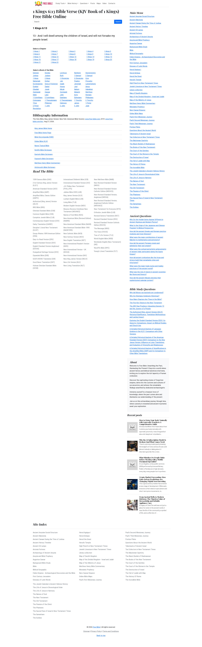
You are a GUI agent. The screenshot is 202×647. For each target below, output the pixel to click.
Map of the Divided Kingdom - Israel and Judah (147, 97)
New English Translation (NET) (74, 240)
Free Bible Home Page (43, 133)
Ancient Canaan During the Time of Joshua (145, 23)
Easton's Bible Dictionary (44, 154)
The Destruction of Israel (139, 157)
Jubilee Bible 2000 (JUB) (72, 192)
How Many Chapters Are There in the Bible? (146, 299)
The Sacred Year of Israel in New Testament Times (52, 611)
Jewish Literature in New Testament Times (146, 86)
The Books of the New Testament (142, 147)
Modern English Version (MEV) (74, 206)
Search (118, 22)
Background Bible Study (138, 47)
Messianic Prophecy (137, 107)
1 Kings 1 (36, 51)
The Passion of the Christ (139, 191)
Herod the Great (136, 76)
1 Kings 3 (72, 51)
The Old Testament (137, 188)
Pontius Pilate (135, 127)
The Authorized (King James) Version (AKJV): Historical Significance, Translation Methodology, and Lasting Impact (148, 314)
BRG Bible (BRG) (39, 207)
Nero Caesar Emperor (137, 110)
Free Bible (96, 627)
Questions (83, 3)
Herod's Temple (135, 80)
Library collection (136, 90)
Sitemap (86, 631)
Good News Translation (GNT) (44, 262)
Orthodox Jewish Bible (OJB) (104, 212)
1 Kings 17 (54, 60)
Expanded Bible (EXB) (41, 255)
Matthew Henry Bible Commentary (47, 163)
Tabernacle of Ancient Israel (140, 134)
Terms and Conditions (111, 631)
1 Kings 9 (89, 54)
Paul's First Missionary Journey (141, 117)
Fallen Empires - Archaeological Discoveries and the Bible (54, 573)
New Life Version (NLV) (72, 262)
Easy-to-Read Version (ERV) (43, 239)
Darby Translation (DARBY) (42, 224)
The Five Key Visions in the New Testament (146, 303)
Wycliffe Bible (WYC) (101, 248)
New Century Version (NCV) (73, 237)
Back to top (101, 636)
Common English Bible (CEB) (43, 214)
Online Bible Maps (136, 113)
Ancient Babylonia (136, 20)
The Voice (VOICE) (101, 232)
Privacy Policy (96, 631)
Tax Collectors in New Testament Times (145, 137)
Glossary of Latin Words (138, 66)
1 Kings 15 (108, 57)
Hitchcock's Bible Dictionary (45, 167)
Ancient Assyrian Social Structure (142, 16)
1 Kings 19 (90, 60)
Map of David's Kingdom (138, 93)
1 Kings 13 (72, 57)
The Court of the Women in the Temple (144, 154)
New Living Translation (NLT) (74, 266)
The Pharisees (135, 194)
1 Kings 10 (108, 54)
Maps (99, 3)
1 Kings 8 (72, 54)
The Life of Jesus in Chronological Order (144, 174)
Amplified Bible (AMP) (41, 192)
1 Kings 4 (89, 51)
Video (104, 3)
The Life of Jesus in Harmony (140, 178)
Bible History (72, 3)
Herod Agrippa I (135, 69)
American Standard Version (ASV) (45, 189)
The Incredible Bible (137, 167)
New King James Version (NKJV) (75, 259)
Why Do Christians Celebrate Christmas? (144, 296)
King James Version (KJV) (72, 196)
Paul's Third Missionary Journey (141, 124)
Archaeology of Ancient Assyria (141, 37)
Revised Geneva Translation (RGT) (106, 216)
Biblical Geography (136, 53)
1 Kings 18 (72, 60)
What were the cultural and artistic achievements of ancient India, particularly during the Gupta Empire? (148, 251)
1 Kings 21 (37, 62)
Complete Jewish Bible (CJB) (43, 217)
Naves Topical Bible (42, 146)
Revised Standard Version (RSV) (106, 219)
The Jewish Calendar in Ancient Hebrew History (147, 171)
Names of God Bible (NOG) (73, 215)
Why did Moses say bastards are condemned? (146, 293)
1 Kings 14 (90, 57)
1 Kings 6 (36, 54)
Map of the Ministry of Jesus (140, 100)
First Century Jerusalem (138, 63)
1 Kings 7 (54, 54)
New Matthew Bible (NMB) (104, 179)
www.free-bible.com (92, 119)
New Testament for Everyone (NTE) (107, 209)
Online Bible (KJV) (41, 141)
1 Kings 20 (108, 60)
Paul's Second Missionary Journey (142, 120)
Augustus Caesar (136, 43)
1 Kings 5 (107, 51)
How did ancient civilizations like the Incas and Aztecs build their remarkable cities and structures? (147, 260)
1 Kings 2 (54, 51)
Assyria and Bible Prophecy (140, 40)
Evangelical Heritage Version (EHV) (45, 252)
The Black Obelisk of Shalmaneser (142, 144)
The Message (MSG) (101, 228)
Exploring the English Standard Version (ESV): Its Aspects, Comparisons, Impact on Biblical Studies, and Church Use (148, 323)
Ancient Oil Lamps (136, 30)
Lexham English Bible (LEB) (73, 199)
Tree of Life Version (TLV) (103, 235)
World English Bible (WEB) (103, 239)
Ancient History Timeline (139, 26)
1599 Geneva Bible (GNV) (42, 179)
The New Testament (137, 184)
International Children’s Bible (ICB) (75, 179)
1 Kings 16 (37, 60)
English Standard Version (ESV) (44, 243)
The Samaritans (135, 204)
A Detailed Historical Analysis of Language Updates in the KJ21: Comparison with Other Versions (146, 331)
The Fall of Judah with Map (140, 161)
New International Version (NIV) (75, 255)
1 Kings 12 (54, 57)
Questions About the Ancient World (143, 130)
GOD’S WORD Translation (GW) (44, 259)
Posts (92, 3)
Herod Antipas (135, 73)
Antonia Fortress (136, 33)
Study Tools (60, 3)
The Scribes (134, 207)
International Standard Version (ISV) (76, 183)
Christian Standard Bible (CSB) (44, 211)
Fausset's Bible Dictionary (44, 159)
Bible (131, 50)
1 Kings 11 (37, 57)
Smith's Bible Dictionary (43, 150)
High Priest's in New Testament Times (144, 83)
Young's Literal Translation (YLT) (106, 251)
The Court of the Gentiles (139, 151)
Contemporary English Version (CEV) (46, 221)
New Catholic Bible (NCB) (72, 234)
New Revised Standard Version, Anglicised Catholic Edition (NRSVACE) (105, 203)
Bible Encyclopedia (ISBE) (44, 137)
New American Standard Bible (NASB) (77, 224)
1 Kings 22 (54, 62)
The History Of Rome (137, 164)
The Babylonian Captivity (139, 140)
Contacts (111, 3)
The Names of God (137, 181)
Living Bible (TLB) (69, 202)
